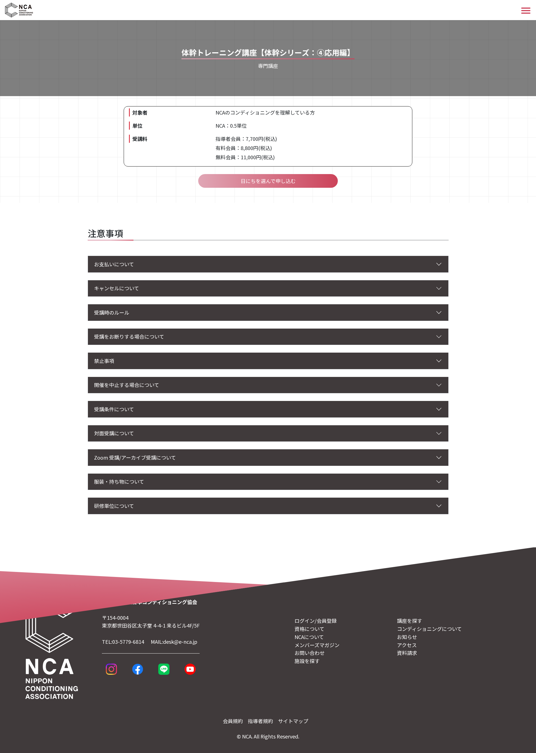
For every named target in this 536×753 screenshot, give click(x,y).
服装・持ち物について (119, 481)
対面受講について (114, 433)
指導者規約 (260, 721)
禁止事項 (104, 360)
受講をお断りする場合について (129, 336)
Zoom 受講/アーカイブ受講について (135, 457)
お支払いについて (114, 264)
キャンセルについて (116, 288)
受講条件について (114, 409)
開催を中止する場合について (126, 384)
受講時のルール (111, 312)
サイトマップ (293, 721)
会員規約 (233, 721)
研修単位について (114, 505)
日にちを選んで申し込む (268, 180)
